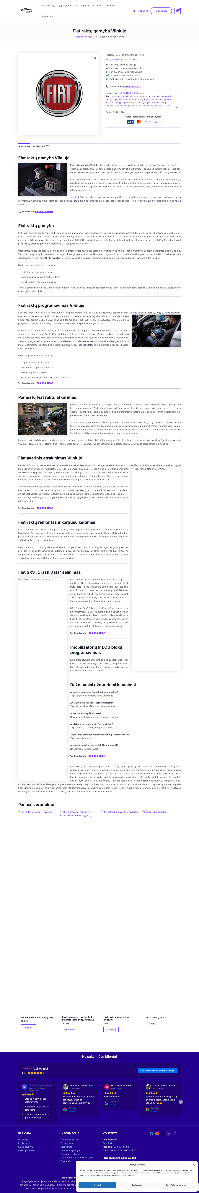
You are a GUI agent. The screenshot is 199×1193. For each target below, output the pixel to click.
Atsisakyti (137, 1185)
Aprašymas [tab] (24, 146)
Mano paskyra (25, 1146)
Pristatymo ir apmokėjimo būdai (77, 1157)
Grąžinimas (66, 1146)
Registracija (24, 1143)
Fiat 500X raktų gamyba (140, 102)
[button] (193, 1165)
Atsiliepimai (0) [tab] (41, 146)
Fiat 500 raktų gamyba (161, 99)
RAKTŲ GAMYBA (120, 59)
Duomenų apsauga (70, 1150)
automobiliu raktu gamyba (137, 99)
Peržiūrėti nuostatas (176, 1185)
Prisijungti (143, 11)
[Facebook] (152, 1134)
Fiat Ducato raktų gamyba (131, 109)
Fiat (122, 112)
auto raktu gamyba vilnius (124, 96)
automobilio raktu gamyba (149, 96)
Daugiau (152, 1023)
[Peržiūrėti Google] (65, 1087)
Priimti (97, 1185)
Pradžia (109, 55)
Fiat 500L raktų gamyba (117, 102)
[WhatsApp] (174, 1134)
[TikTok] (163, 1134)
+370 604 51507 (132, 86)
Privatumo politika (70, 1139)
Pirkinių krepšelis (26, 1150)
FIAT (117, 55)
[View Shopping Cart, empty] (177, 11)
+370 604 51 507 (121, 1146)
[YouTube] (157, 1134)
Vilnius (133, 59)
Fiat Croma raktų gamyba (149, 105)
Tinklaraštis (66, 1161)
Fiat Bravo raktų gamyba (126, 105)
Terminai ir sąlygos (70, 1154)
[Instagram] (169, 1134)
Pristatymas (67, 1143)
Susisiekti (107, 1143)
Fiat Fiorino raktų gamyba (155, 109)
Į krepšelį (28, 1027)
